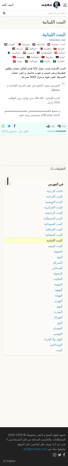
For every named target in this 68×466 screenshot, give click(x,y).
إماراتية (40, 44)
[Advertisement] (34, 150)
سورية (30, 52)
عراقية (33, 48)
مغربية (49, 56)
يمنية (19, 61)
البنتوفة (58, 251)
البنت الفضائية (53, 234)
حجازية (60, 61)
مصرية (55, 44)
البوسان (57, 328)
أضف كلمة (7, 4)
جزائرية (15, 52)
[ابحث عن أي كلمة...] (4, 13)
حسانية (34, 56)
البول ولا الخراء (53, 339)
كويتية (11, 44)
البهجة (58, 295)
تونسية (20, 56)
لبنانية (61, 52)
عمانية (61, 48)
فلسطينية (45, 52)
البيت (59, 350)
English (10, 461)
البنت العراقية (54, 229)
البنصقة (57, 273)
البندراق (57, 262)
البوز (59, 322)
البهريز (58, 301)
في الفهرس (55, 184)
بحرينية (25, 44)
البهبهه (58, 289)
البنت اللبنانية (54, 34)
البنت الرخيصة (53, 212)
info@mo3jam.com (35, 449)
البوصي (57, 333)
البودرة (58, 311)
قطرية (47, 48)
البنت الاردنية (54, 191)
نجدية (47, 61)
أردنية (19, 48)
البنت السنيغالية (53, 218)
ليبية (62, 56)
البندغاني (57, 268)
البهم (59, 306)
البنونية (58, 284)
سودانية (32, 61)
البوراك (58, 317)
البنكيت (58, 279)
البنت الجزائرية (53, 207)
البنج (59, 257)
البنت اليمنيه (55, 246)
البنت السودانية (53, 224)
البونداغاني (56, 344)
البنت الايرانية (54, 196)
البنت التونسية (53, 202)
